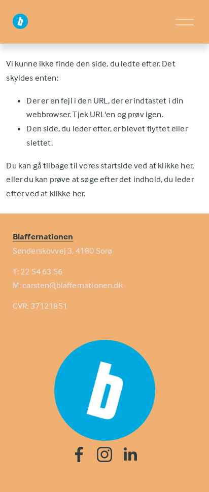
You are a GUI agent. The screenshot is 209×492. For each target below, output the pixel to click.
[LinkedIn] (130, 454)
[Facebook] (79, 454)
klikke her (175, 165)
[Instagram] (104, 454)
